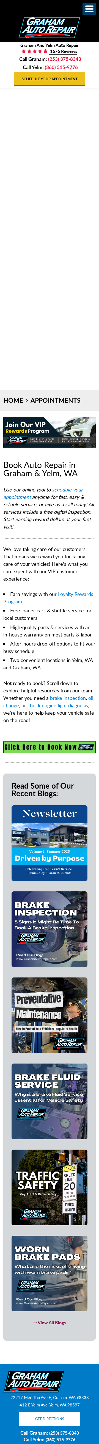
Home (13, 400)
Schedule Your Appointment (50, 78)
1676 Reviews (63, 51)
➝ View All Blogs (49, 1322)
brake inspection (68, 698)
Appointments (56, 400)
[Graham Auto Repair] (49, 27)
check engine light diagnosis (58, 705)
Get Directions (49, 1418)
